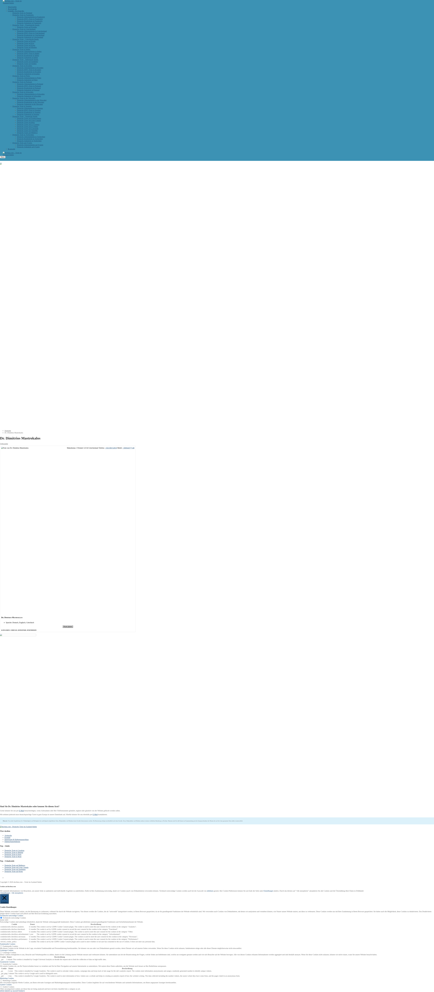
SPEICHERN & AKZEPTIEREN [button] (12, 991)
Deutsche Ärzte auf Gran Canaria (16, 867)
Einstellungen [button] (268, 891)
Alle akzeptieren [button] (17, 893)
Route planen (68, 626)
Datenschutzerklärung (12, 842)
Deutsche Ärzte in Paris (13, 855)
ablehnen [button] (210, 891)
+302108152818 (111, 448)
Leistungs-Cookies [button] (6, 950)
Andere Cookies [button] (6, 985)
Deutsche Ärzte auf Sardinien (15, 869)
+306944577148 (128, 448)
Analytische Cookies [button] (7, 962)
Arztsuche (8, 835)
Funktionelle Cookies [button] (7, 944)
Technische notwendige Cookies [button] (11, 916)
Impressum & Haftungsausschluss (17, 840)
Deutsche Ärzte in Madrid (14, 852)
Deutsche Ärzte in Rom (13, 857)
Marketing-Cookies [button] (7, 978)
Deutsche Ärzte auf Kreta (14, 871)
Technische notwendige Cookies (14, 918)
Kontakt (7, 837)
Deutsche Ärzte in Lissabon (14, 850)
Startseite (8, 431)
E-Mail (21, 811)
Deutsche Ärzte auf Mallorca (15, 865)
